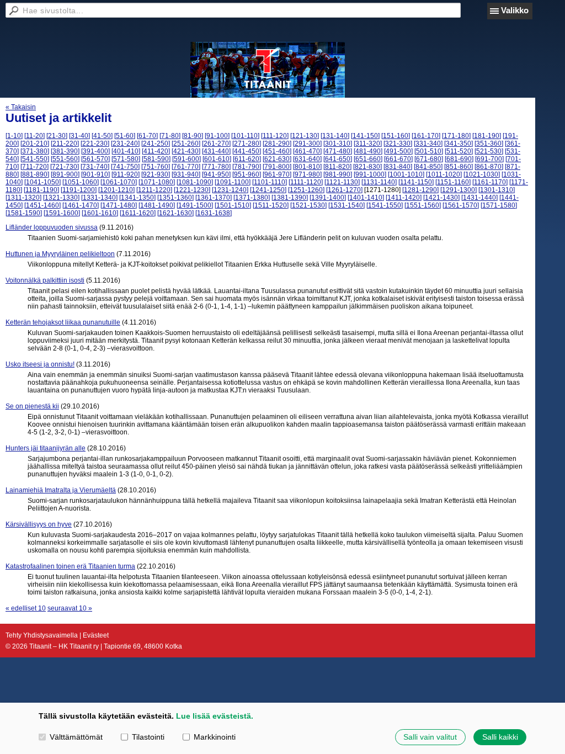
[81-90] (192, 136)
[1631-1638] (213, 213)
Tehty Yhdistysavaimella (42, 635)
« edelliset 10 (26, 608)
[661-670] (398, 159)
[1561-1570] (461, 205)
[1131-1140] (379, 182)
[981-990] (337, 174)
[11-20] (34, 136)
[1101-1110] (269, 182)
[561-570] (95, 159)
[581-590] (156, 159)
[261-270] (216, 143)
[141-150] (365, 136)
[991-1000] (370, 174)
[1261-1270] (344, 190)
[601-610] (216, 159)
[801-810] (307, 167)
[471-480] (337, 151)
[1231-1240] (230, 190)
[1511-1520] (271, 205)
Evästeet (96, 635)
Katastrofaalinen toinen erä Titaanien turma (70, 566)
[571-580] (125, 159)
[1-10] (14, 136)
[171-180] (456, 136)
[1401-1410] (366, 197)
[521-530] (489, 151)
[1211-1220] (154, 190)
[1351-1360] (175, 197)
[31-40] (79, 136)
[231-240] (125, 143)
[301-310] (337, 143)
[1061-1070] (118, 182)
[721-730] (64, 167)
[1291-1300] (458, 190)
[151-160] (395, 136)
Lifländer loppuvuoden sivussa (52, 227)
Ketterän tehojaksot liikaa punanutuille (63, 322)
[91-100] (217, 136)
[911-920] (125, 174)
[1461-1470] (80, 205)
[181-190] (486, 136)
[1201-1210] (116, 190)
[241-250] (155, 143)
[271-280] (246, 143)
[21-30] (56, 136)
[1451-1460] (42, 205)
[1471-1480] (118, 205)
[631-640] (307, 159)
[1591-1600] (62, 213)
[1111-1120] (306, 182)
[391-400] (95, 151)
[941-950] (216, 174)
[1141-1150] (416, 182)
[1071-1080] (156, 182)
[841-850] (428, 167)
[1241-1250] (268, 190)
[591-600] (186, 159)
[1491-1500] (195, 205)
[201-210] (34, 143)
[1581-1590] (24, 213)
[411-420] (156, 151)
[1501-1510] (233, 205)
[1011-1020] (444, 174)
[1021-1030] (481, 174)
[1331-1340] (99, 197)
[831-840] (397, 167)
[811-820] (337, 167)
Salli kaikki (500, 736)
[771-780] (216, 167)
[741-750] (125, 167)
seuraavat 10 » (69, 608)
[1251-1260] (306, 190)
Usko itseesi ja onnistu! (40, 364)
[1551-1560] (422, 205)
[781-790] (246, 167)
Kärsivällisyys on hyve (39, 524)
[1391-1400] (328, 197)
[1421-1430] (441, 197)
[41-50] (102, 136)
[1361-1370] (213, 197)
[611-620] (247, 159)
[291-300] (307, 143)
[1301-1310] (496, 190)
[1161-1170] (490, 182)
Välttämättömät (76, 736)
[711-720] (34, 167)
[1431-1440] (479, 197)
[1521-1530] (308, 205)
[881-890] (34, 174)
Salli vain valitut (430, 736)
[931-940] (186, 174)
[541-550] (34, 159)
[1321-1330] (61, 197)
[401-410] (125, 151)
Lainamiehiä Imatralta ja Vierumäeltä (61, 490)
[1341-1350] (137, 197)
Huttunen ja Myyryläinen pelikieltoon (60, 254)
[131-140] (335, 136)
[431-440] (216, 151)
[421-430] (186, 151)
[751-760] (155, 167)
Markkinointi (215, 736)
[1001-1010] (406, 174)
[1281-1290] (420, 190)
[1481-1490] (156, 205)
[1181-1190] (41, 190)
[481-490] (368, 151)
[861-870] (489, 167)
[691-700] (489, 159)
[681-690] (459, 159)
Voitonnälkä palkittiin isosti (45, 280)
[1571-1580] (499, 205)
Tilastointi (148, 736)
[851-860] (458, 167)
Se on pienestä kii (32, 406)
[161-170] (426, 136)
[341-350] (458, 143)
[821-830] (367, 167)
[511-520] (459, 151)
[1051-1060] (80, 182)
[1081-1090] (195, 182)
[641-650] (337, 159)
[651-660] (368, 159)
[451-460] (277, 151)
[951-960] (246, 174)
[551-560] (65, 159)
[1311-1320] (23, 197)
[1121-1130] (342, 182)
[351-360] (489, 143)
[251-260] (186, 143)
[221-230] (95, 143)
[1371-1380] (251, 197)
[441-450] (246, 151)
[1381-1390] (289, 197)
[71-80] (169, 136)
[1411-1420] (404, 197)
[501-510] (428, 151)
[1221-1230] (192, 190)
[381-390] (65, 151)
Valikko (515, 10)
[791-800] (277, 167)
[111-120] (275, 136)
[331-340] (428, 143)
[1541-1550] (384, 205)
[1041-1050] (42, 182)
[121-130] (304, 136)
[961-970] (277, 174)
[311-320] (368, 143)
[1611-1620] (138, 213)
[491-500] (398, 151)
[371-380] (34, 151)
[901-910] (95, 174)
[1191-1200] (79, 190)
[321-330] (397, 143)
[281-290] (277, 143)
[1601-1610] (100, 213)
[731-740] (95, 167)
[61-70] (147, 136)
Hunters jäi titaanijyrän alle (46, 448)
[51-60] (124, 136)
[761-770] (186, 167)
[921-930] (155, 174)
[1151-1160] (453, 182)
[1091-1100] (232, 182)
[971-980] (307, 174)
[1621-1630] (175, 213)
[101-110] (245, 136)
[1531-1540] (346, 205)
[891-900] (65, 174)
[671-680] (428, 159)
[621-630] (277, 159)
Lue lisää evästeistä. (214, 715)
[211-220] (65, 143)
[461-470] (307, 151)
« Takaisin (21, 107)
